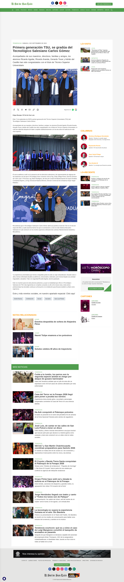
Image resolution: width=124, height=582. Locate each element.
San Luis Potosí (59, 298)
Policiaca (24, 10)
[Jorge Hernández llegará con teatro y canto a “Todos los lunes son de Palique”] (23, 498)
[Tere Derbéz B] (84, 164)
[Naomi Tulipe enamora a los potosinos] (23, 338)
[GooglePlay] (74, 569)
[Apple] (70, 569)
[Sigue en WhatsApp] (73, 109)
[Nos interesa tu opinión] (62, 554)
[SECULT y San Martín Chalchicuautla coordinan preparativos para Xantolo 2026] (23, 449)
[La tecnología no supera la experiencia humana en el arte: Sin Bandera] (23, 515)
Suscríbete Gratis (95, 288)
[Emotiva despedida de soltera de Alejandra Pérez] (23, 324)
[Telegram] (26, 109)
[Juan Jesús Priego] (84, 155)
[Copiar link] (33, 109)
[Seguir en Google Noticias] (76, 109)
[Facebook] (52, 3)
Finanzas (42, 10)
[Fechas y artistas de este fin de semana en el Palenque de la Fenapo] (85, 179)
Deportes (100, 10)
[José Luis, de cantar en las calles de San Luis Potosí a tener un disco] (23, 432)
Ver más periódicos (104, 4)
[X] (56, 3)
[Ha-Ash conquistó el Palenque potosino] (23, 415)
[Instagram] (64, 3)
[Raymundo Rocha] (84, 146)
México (30, 10)
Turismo (93, 10)
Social (39, 298)
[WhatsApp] (22, 109)
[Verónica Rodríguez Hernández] (84, 137)
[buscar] (112, 10)
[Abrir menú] (12, 10)
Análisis (48, 10)
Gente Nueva (18, 298)
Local (17, 10)
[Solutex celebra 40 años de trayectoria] (23, 351)
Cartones (55, 10)
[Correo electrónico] (29, 109)
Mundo (36, 10)
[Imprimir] (37, 109)
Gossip (62, 10)
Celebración (29, 298)
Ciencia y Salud (85, 10)
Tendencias (75, 10)
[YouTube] (60, 3)
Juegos (107, 10)
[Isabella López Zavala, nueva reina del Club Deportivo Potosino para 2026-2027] (85, 203)
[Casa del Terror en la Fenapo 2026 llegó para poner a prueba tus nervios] (23, 399)
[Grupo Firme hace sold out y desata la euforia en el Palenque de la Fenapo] (23, 482)
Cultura (67, 10)
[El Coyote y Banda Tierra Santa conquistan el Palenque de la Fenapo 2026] (23, 466)
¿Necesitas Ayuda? (61, 564)
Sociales (48, 298)
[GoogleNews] (66, 569)
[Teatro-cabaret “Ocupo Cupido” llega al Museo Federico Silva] (85, 186)
